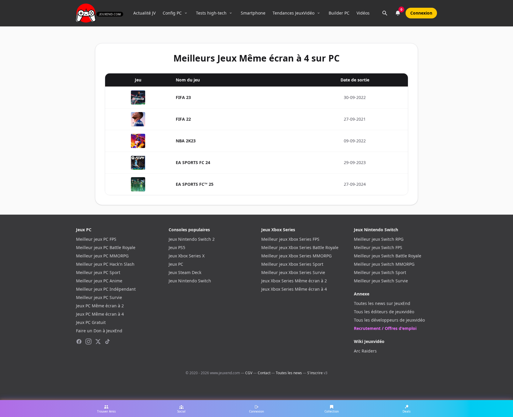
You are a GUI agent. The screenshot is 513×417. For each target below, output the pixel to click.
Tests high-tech (211, 13)
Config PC (172, 13)
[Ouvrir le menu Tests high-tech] (231, 13)
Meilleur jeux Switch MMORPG (384, 264)
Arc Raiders (365, 351)
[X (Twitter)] (98, 341)
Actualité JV (144, 13)
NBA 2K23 (186, 141)
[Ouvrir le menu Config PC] (186, 13)
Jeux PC (176, 264)
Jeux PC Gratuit (91, 322)
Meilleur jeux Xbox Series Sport (292, 264)
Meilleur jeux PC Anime (99, 281)
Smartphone (253, 13)
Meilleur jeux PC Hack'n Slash (105, 264)
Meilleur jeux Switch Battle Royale (387, 256)
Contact (264, 372)
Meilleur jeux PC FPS (96, 239)
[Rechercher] (384, 13)
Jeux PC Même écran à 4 (100, 314)
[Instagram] (88, 341)
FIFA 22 (183, 119)
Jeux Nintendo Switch (190, 281)
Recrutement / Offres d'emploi (385, 328)
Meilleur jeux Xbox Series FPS (290, 239)
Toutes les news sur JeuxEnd (382, 303)
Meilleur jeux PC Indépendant (106, 289)
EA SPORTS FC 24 (193, 162)
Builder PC (339, 13)
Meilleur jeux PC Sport (98, 272)
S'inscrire (315, 372)
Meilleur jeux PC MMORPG (102, 256)
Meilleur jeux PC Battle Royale (105, 247)
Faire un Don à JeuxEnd (99, 330)
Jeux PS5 (177, 247)
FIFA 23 (183, 97)
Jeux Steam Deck (185, 272)
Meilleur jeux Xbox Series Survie (293, 272)
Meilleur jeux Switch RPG (378, 239)
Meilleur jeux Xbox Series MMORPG (296, 256)
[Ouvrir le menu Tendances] (319, 13)
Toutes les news (289, 372)
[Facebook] (79, 341)
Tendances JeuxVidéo (293, 13)
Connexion (421, 13)
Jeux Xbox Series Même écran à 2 (294, 281)
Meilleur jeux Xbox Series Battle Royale (299, 247)
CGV (248, 372)
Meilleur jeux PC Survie (99, 297)
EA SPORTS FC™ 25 (194, 184)
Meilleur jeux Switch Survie (381, 281)
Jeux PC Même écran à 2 (100, 306)
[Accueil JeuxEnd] (99, 13)
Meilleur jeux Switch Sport (380, 272)
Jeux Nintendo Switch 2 (192, 239)
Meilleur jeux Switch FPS (378, 247)
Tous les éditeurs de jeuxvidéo (384, 311)
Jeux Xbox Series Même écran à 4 (294, 289)
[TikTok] (107, 341)
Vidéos (363, 13)
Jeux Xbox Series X (187, 256)
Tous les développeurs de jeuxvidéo (389, 320)
